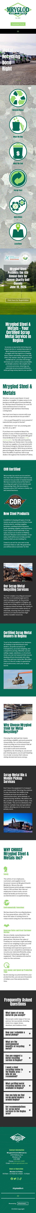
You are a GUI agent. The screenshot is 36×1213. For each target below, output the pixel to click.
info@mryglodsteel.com (19, 1163)
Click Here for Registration (18, 300)
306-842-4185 (19, 1161)
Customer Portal (18, 24)
